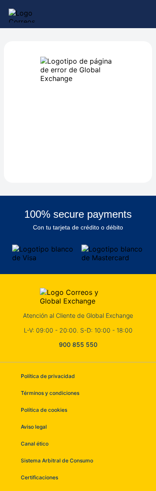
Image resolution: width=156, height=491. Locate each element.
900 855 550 (78, 344)
